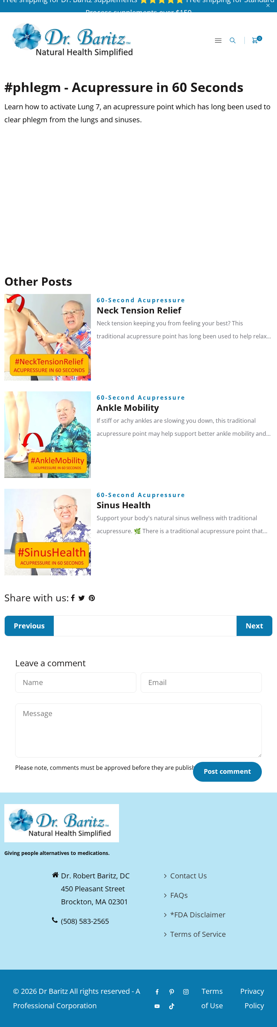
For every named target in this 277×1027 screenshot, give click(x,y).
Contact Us (188, 876)
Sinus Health (124, 505)
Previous (29, 626)
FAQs (179, 895)
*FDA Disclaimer (197, 915)
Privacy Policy (252, 998)
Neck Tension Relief (139, 310)
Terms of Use (212, 998)
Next (254, 626)
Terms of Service (198, 934)
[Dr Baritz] (74, 39)
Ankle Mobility (128, 407)
